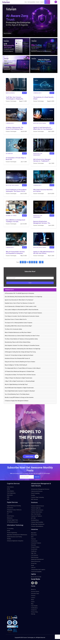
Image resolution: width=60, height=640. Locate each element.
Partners (33, 595)
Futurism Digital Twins (12, 520)
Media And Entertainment (37, 559)
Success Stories (35, 591)
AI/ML (8, 489)
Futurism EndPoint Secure (37, 506)
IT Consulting (10, 528)
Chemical (33, 539)
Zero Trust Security (36, 514)
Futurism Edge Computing (37, 497)
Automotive (34, 534)
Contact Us (34, 610)
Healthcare (34, 551)
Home (33, 586)
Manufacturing (34, 557)
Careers (33, 597)
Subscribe (37, 476)
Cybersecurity (7, 69)
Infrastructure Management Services (40, 489)
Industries (34, 529)
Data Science (10, 487)
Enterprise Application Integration (15, 540)
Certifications (34, 607)
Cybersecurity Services (36, 491)
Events (32, 601)
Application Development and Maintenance (41, 51)
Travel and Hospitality (36, 571)
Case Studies (34, 605)
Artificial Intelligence (8, 51)
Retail (32, 565)
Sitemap (33, 614)
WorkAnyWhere (35, 520)
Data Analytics (10, 491)
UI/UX (8, 530)
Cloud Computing (35, 69)
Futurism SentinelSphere (37, 526)
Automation (9, 153)
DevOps (33, 495)
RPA (8, 497)
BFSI (32, 537)
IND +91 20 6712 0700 (36, 576)
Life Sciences (34, 555)
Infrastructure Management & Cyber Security (41, 485)
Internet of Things (11, 215)
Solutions (34, 502)
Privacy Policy (34, 612)
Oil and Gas (34, 563)
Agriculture (33, 532)
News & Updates (7, 33)
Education (33, 545)
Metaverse (9, 518)
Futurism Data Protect (36, 512)
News (32, 599)
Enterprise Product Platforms (14, 509)
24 (40, 262)
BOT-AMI (33, 518)
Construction (34, 541)
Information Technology (15, 525)
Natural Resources (35, 561)
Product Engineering (12, 532)
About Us (33, 589)
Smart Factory (10, 516)
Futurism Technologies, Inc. (29, 637)
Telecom (33, 567)
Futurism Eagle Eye (36, 508)
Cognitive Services (13, 483)
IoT (8, 514)
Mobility (9, 538)
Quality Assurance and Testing (14, 536)
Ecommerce (10, 507)
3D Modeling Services (12, 522)
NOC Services (34, 499)
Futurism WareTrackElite (37, 522)
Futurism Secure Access (37, 510)
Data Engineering (11, 493)
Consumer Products (36, 543)
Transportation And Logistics (38, 569)
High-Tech (33, 553)
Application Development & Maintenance (17, 534)
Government (34, 549)
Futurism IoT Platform (36, 516)
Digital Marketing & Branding (14, 505)
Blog (32, 603)
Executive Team (35, 593)
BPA (8, 499)
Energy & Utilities (35, 547)
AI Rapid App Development (37, 524)
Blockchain (9, 512)
